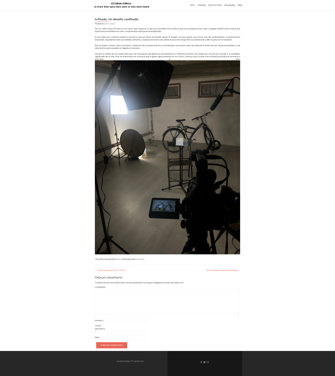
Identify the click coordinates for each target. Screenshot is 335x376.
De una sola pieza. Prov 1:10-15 (110, 270)
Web (97, 337)
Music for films (215, 5)
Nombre (99, 320)
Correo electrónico (100, 328)
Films (119, 259)
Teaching (201, 5)
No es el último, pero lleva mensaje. (223, 270)
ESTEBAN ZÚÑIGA (121, 3)
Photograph (229, 5)
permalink (140, 259)
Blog (240, 5)
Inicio (192, 5)
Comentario (100, 287)
